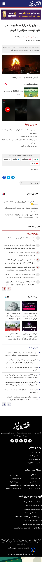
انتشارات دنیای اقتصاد (32, 520)
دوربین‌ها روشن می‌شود (29, 146)
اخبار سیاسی (30, 37)
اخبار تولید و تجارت (31, 485)
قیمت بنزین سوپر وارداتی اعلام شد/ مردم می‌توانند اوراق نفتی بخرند (22, 254)
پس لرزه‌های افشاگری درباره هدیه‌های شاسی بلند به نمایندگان (19, 141)
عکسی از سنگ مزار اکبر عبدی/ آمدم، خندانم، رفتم (20, 239)
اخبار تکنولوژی (14, 482)
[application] (21, 110)
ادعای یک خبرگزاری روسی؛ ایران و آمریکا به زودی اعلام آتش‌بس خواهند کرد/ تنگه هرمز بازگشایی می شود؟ (19, 247)
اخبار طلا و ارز (33, 475)
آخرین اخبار (33, 347)
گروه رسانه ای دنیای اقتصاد (30, 502)
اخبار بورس (34, 478)
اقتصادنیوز (34, 169)
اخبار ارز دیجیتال (32, 488)
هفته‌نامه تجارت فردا (32, 513)
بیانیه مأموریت (32, 463)
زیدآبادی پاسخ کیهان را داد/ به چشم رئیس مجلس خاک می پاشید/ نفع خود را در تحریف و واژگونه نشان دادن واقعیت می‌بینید (21, 383)
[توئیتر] (8, 177)
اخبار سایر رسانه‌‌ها (12, 488)
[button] (7, 109)
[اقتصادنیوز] (21, 426)
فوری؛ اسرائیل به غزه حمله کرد (27, 136)
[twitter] (25, 441)
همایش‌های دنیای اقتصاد (31, 524)
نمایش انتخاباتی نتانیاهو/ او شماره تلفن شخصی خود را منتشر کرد (21, 391)
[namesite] (34, 3)
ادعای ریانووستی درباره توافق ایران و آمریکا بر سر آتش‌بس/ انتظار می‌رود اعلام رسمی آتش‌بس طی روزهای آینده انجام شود (22, 361)
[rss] (12, 441)
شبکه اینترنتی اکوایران (32, 509)
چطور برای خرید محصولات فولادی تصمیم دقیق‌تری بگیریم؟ (22, 368)
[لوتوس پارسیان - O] (21, 559)
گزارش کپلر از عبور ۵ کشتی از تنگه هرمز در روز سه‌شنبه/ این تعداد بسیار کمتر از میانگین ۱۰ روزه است (22, 354)
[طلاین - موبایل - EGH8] (21, 15)
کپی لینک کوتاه (34, 183)
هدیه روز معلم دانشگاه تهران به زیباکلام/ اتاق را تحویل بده (19, 131)
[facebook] (30, 441)
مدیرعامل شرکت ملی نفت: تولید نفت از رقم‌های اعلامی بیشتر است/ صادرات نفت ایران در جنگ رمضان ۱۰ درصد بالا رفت (22, 398)
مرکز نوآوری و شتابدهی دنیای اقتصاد (27, 528)
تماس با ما (34, 456)
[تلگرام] (13, 177)
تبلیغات (35, 452)
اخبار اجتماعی (14, 485)
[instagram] (21, 441)
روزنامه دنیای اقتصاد (33, 505)
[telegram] (16, 441)
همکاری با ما (33, 459)
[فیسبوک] (4, 177)
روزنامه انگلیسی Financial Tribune (28, 517)
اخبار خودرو (34, 482)
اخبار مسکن (15, 478)
